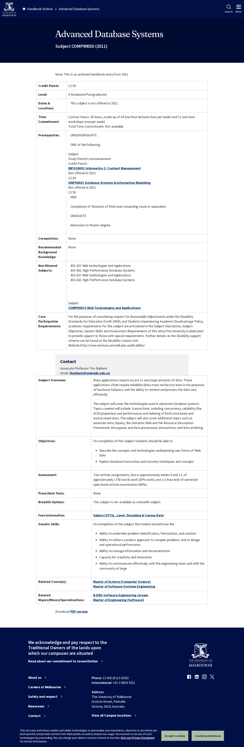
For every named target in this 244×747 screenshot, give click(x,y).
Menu (239, 11)
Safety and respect (42, 697)
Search (229, 11)
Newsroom (36, 706)
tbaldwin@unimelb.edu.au (89, 373)
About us (34, 677)
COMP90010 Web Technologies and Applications (104, 308)
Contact (34, 716)
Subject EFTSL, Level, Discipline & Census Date (128, 515)
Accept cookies (175, 736)
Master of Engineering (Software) (118, 600)
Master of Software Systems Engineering (124, 586)
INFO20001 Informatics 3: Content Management (104, 168)
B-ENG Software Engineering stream (120, 595)
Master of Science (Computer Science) (122, 581)
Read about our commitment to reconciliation (63, 661)
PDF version (79, 611)
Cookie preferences (208, 736)
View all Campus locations (111, 715)
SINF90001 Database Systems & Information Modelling (109, 182)
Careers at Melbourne (44, 687)
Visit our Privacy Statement (138, 738)
